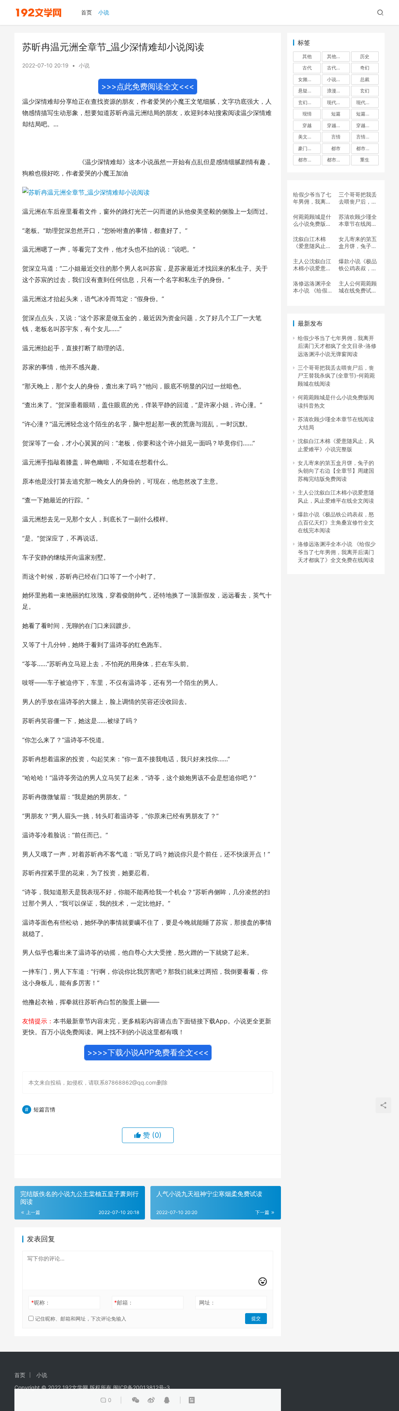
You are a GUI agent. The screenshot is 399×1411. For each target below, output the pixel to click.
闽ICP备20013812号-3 (141, 1387)
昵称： (40, 1302)
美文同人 (307, 137)
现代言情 (336, 102)
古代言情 (336, 68)
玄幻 (364, 91)
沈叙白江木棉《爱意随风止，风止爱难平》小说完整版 (312, 243)
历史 (364, 56)
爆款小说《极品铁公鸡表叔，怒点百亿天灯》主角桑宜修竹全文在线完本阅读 (358, 265)
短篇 (336, 114)
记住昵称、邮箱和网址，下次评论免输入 (80, 1318)
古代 (307, 68)
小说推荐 (336, 79)
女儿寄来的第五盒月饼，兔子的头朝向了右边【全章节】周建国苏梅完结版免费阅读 (358, 243)
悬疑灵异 (307, 91)
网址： (207, 1302)
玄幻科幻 (307, 102)
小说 (103, 12)
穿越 (307, 125)
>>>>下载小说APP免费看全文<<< (147, 1052)
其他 (307, 56)
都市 (336, 148)
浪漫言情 (336, 91)
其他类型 (336, 56)
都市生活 (307, 160)
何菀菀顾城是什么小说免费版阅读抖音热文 (312, 220)
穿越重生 (365, 125)
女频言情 (307, 79)
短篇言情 (44, 1109)
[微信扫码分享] (136, 1400)
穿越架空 (336, 125)
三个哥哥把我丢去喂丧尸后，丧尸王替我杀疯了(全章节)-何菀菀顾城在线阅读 (358, 198)
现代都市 (365, 102)
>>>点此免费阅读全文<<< (147, 86)
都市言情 (336, 160)
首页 (86, 12)
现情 (307, 114)
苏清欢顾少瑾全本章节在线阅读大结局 (358, 220)
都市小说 (365, 148)
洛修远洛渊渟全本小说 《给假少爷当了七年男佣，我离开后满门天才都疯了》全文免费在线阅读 (313, 287)
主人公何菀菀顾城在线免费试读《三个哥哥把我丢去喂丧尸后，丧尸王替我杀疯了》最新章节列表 (358, 287)
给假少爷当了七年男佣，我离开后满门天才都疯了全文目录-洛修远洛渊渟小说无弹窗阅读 (312, 198)
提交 (256, 1318)
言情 (336, 137)
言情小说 (365, 137)
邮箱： (123, 1302)
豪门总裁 (307, 148)
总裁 (364, 79)
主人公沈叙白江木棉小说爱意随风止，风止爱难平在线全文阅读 (312, 265)
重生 (364, 160)
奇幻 (364, 68)
